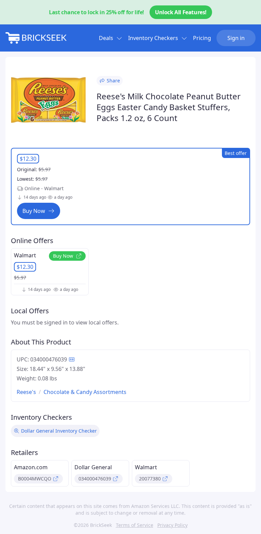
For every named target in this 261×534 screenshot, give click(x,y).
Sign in (236, 38)
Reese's (26, 392)
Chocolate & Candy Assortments (85, 392)
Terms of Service (134, 525)
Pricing (202, 38)
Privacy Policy (172, 525)
